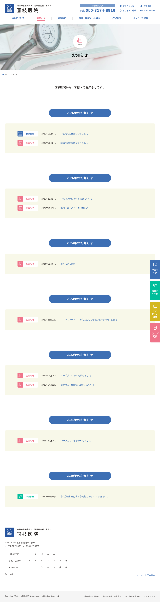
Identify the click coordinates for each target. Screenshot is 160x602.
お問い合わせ (149, 10)
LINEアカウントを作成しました (75, 440)
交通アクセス (128, 6)
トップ (7, 74)
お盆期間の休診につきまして (74, 133)
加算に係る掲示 (67, 264)
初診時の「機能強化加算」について (77, 385)
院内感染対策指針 (91, 596)
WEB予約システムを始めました (75, 375)
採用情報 (147, 6)
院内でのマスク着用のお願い (74, 208)
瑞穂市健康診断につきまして (74, 143)
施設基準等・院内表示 (112, 596)
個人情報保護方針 (133, 596)
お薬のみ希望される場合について (76, 199)
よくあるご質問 (129, 10)
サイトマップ (149, 596)
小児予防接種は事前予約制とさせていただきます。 (84, 496)
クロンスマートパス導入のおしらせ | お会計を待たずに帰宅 (89, 319)
